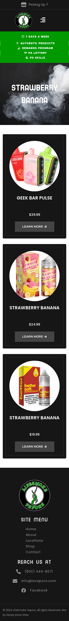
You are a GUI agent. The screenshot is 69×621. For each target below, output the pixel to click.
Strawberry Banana (34, 308)
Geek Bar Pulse (34, 198)
